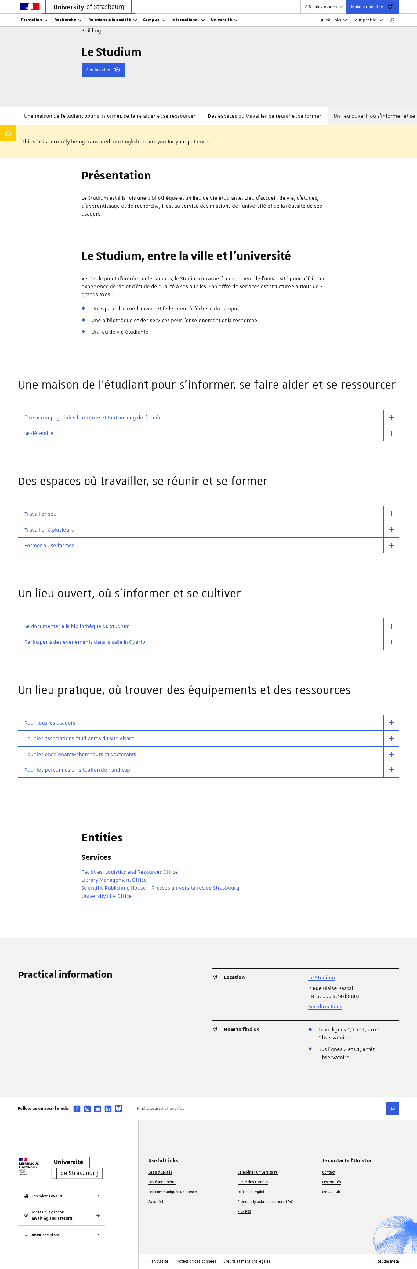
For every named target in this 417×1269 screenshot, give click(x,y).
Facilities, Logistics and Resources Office (130, 872)
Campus (151, 20)
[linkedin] (108, 1109)
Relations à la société (109, 20)
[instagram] (87, 1109)
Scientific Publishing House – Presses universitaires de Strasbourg (160, 887)
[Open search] (392, 20)
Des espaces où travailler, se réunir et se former (264, 116)
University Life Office (107, 896)
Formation (31, 20)
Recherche (65, 20)
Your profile (364, 20)
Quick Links (330, 20)
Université (221, 20)
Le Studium (321, 977)
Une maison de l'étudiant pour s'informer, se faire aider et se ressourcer (110, 116)
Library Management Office (114, 879)
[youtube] (98, 1109)
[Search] (392, 1108)
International (185, 20)
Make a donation (367, 6)
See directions (325, 1006)
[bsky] (118, 1108)
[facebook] (77, 1109)
